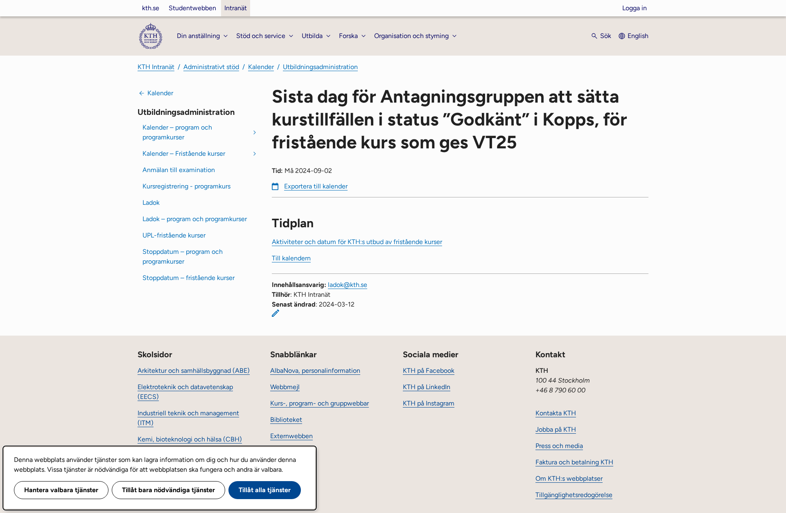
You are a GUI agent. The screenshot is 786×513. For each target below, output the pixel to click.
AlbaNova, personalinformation (315, 370)
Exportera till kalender (316, 186)
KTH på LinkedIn (426, 387)
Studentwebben (192, 8)
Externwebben (291, 436)
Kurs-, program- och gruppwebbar (319, 403)
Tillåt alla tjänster (265, 490)
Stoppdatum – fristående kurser (188, 278)
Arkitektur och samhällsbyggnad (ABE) (194, 370)
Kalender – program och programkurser (177, 132)
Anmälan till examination (178, 170)
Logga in (634, 8)
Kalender (261, 67)
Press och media (559, 446)
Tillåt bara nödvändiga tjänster (168, 490)
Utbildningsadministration (320, 67)
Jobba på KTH (555, 429)
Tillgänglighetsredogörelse (573, 495)
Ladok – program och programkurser (194, 219)
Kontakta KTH (555, 413)
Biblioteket (286, 419)
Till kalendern (291, 258)
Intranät (235, 8)
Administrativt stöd (211, 67)
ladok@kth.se (347, 285)
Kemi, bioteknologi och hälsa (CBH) (190, 439)
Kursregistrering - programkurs (186, 186)
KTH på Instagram (428, 403)
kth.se (150, 8)
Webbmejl (285, 387)
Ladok (151, 202)
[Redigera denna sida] (275, 313)
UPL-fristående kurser (174, 235)
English (638, 36)
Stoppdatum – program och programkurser (182, 256)
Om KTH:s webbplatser (569, 478)
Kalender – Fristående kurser (183, 153)
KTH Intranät (156, 67)
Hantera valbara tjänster (61, 490)
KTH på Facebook (428, 370)
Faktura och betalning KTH (574, 462)
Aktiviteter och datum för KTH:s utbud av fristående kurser (357, 242)
